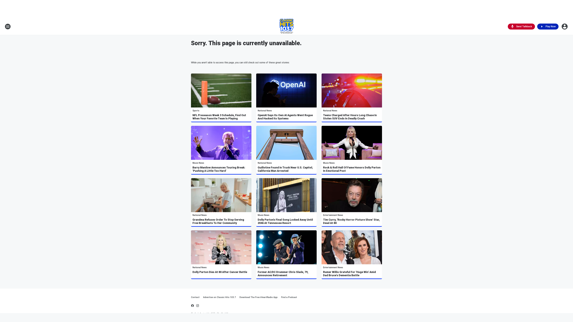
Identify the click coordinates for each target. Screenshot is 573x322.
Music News (198, 163)
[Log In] (565, 27)
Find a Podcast (289, 297)
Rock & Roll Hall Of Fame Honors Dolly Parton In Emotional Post (352, 169)
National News (265, 110)
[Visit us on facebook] (192, 305)
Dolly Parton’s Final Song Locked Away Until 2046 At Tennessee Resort (285, 221)
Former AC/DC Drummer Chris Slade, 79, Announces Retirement (283, 273)
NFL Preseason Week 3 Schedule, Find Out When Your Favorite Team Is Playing (219, 117)
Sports (195, 110)
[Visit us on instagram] (197, 305)
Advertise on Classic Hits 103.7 (219, 297)
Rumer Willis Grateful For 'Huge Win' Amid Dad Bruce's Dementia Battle (349, 273)
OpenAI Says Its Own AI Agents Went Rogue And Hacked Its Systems (285, 117)
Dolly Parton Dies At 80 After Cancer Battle (219, 272)
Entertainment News (333, 215)
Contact (195, 297)
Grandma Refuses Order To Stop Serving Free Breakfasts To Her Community (218, 221)
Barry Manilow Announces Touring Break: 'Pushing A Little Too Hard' (218, 169)
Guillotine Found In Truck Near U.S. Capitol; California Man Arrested (285, 169)
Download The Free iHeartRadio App (258, 297)
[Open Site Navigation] (8, 27)
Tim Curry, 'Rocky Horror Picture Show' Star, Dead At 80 (351, 221)
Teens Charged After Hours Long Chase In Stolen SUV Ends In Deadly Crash (350, 117)
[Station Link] (287, 26)
